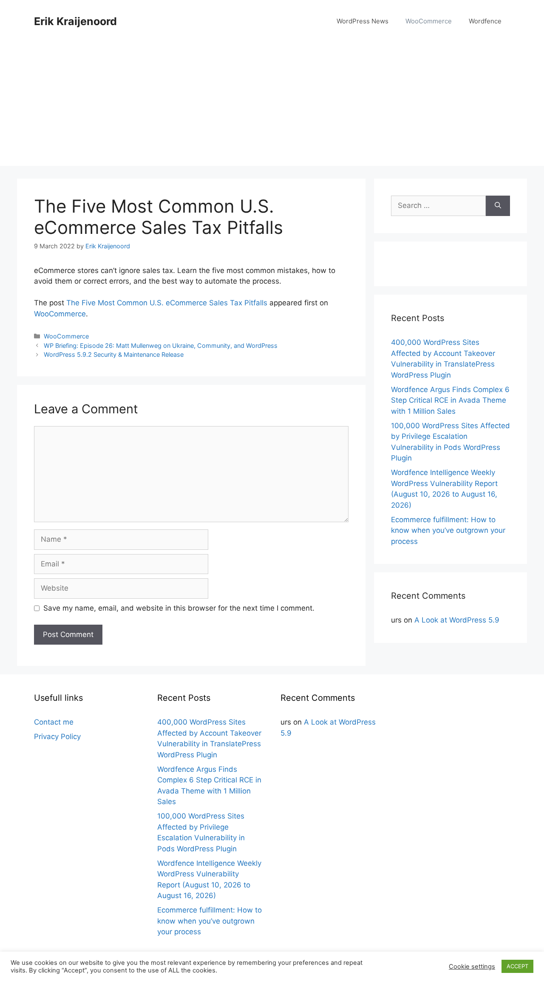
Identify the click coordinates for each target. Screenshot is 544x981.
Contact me (54, 722)
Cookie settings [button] (472, 966)
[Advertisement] (272, 106)
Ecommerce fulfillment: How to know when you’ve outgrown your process (448, 530)
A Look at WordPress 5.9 (456, 620)
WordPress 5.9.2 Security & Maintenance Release (114, 354)
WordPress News (362, 21)
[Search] (498, 206)
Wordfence (485, 21)
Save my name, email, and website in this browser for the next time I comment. (178, 608)
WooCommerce (428, 21)
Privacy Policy (57, 736)
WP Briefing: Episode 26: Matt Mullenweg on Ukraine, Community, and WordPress (161, 345)
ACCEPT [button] (517, 966)
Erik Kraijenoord (75, 21)
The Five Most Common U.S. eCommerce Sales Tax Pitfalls (166, 303)
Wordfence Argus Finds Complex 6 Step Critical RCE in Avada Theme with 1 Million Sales (450, 400)
